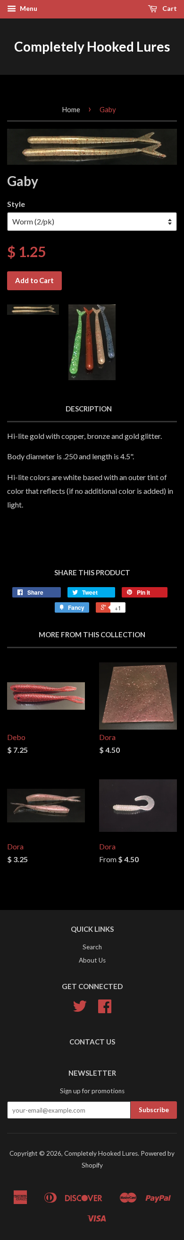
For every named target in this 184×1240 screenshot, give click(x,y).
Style (16, 203)
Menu (27, 8)
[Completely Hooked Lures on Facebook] (105, 1009)
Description (89, 408)
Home (71, 109)
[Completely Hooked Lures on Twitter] (80, 1009)
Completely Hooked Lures (92, 46)
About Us (92, 960)
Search (92, 947)
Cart (169, 8)
